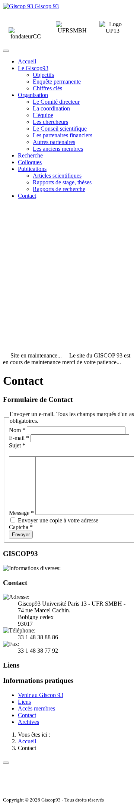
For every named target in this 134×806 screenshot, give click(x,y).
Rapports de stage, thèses (62, 182)
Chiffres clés (47, 88)
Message (21, 513)
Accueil (27, 61)
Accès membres (36, 708)
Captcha (21, 527)
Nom (17, 430)
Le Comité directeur (56, 102)
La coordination (51, 108)
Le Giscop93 (33, 68)
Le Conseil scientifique (60, 128)
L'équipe (43, 115)
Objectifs (43, 75)
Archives (28, 722)
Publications (32, 169)
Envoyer (21, 534)
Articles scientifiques (57, 175)
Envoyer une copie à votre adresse (58, 520)
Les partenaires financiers (62, 135)
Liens (24, 702)
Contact (27, 196)
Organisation (33, 95)
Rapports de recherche (59, 189)
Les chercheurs (50, 122)
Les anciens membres (58, 149)
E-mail (19, 438)
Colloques (30, 162)
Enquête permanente (57, 81)
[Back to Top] (6, 763)
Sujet (17, 445)
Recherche (30, 155)
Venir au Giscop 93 (40, 695)
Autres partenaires (54, 142)
